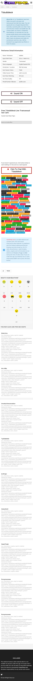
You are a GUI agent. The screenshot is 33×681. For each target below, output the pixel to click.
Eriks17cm (4, 333)
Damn (20, 293)
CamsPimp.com (10, 240)
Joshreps (4, 474)
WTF (16, 322)
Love (20, 307)
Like (4, 307)
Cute (12, 293)
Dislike (28, 293)
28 (3, 271)
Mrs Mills (4, 368)
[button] (2, 2)
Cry (4, 293)
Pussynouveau (6, 579)
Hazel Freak (5, 544)
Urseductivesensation (8, 404)
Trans (8, 271)
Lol (12, 307)
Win (29, 307)
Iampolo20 (4, 509)
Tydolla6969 (5, 439)
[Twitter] (1, 674)
